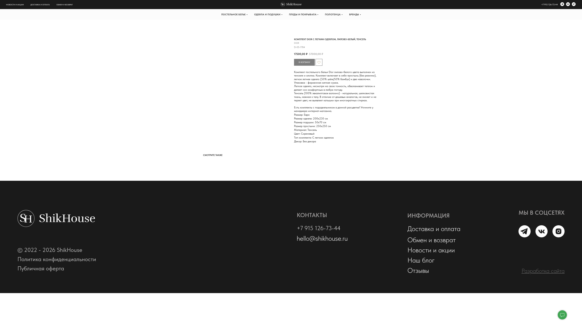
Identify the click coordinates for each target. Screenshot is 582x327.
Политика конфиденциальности (56, 259)
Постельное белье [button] (233, 14)
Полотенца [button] (333, 14)
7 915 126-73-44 (550, 4)
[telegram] (562, 4)
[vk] (567, 4)
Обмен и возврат (64, 5)
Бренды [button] (354, 14)
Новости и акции (15, 5)
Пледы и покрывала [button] (303, 14)
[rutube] (573, 4)
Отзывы (418, 270)
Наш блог (421, 260)
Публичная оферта (40, 268)
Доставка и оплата (40, 5)
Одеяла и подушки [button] (267, 14)
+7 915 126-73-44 (319, 228)
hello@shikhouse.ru (322, 238)
